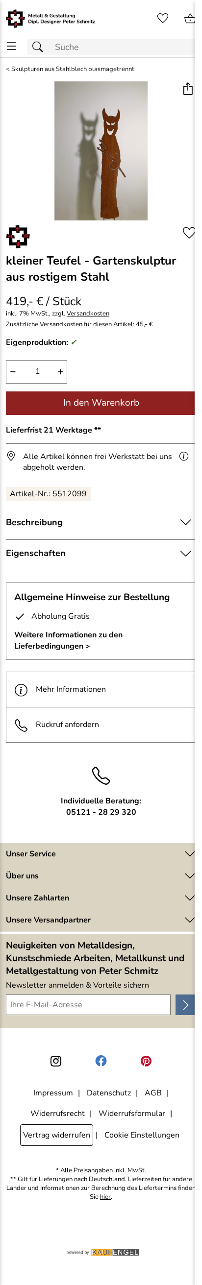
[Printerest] (146, 1061)
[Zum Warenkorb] (190, 18)
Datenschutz (109, 1093)
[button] (187, 89)
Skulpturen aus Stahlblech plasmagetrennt (72, 69)
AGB (153, 1093)
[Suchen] (40, 47)
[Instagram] (56, 1061)
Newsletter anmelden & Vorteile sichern (77, 985)
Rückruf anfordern (67, 724)
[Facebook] (101, 1061)
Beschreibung (34, 522)
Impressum (53, 1093)
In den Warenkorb (101, 402)
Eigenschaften (36, 553)
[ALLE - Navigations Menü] (11, 46)
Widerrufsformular (132, 1113)
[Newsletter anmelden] (186, 1004)
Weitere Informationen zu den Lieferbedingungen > (68, 640)
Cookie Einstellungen (141, 1135)
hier (105, 1197)
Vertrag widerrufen (56, 1135)
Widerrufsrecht (57, 1113)
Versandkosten (88, 314)
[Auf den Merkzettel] (189, 233)
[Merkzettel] (163, 18)
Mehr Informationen (71, 689)
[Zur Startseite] (50, 18)
